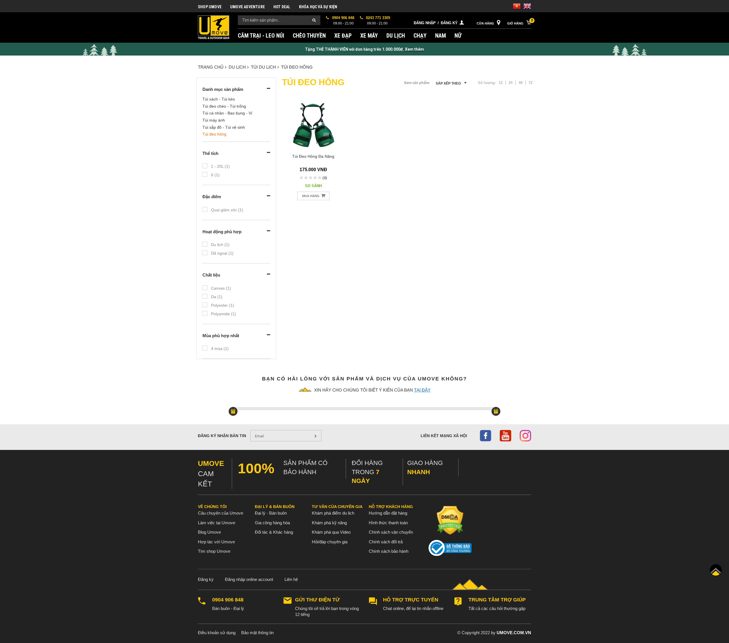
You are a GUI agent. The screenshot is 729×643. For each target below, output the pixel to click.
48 (521, 83)
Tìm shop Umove (214, 551)
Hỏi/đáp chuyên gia (329, 541)
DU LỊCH (395, 35)
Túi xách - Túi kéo (218, 99)
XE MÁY (369, 35)
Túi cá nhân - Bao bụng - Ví (227, 113)
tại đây (422, 390)
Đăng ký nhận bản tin (222, 435)
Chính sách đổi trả (386, 541)
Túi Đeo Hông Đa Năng (313, 156)
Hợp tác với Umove (216, 541)
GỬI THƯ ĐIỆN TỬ (317, 600)
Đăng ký (449, 23)
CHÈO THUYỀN (309, 35)
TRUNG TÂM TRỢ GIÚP (497, 600)
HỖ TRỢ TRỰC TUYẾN (410, 600)
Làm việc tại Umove (216, 522)
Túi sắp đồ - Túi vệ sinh (223, 127)
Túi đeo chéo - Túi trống (224, 106)
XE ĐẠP (343, 35)
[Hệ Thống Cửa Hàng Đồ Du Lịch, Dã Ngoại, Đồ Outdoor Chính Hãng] (213, 27)
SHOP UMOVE (210, 7)
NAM (440, 35)
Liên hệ (291, 579)
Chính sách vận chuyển (391, 532)
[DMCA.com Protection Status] (450, 520)
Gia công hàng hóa (272, 522)
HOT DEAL (281, 7)
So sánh (313, 186)
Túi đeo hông (297, 67)
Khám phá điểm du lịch (333, 513)
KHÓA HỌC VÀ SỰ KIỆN (318, 7)
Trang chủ (211, 67)
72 (531, 83)
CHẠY (420, 35)
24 (511, 83)
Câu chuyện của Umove (220, 513)
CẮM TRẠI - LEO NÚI (261, 35)
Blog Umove (209, 532)
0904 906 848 (227, 600)
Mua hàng (311, 196)
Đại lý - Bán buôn (271, 513)
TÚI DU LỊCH (263, 67)
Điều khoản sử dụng (217, 632)
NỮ (458, 35)
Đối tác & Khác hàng (274, 532)
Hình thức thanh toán (388, 522)
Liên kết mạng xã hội (444, 435)
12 (501, 83)
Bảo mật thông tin (257, 632)
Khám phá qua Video (331, 532)
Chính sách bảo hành (388, 551)
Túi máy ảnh (213, 120)
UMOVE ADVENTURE (247, 7)
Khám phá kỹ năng (329, 522)
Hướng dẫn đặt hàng (388, 513)
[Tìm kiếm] (314, 20)
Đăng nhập (425, 23)
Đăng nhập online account (249, 579)
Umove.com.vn (514, 632)
